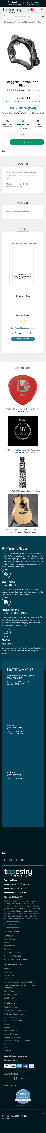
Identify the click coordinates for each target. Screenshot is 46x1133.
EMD (28, 98)
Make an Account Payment (14, 952)
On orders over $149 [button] (23, 127)
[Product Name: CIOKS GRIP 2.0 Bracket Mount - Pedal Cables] (22, 265)
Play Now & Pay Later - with (32, 3)
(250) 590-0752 (13, 897)
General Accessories (12, 1037)
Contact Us (12, 924)
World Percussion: (13, 211)
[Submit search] (5, 16)
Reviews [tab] (19, 296)
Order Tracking (10, 939)
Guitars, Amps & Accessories (15, 1010)
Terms (6, 978)
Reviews (7, 1051)
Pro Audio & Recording (13, 1020)
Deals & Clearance (11, 1007)
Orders (7, 949)
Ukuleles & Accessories (13, 1014)
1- (17, 884)
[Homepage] (12, 10)
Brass (6, 1024)
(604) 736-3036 (15, 892)
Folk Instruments (11, 1017)
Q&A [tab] (28, 296)
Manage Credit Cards (12, 956)
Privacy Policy (9, 975)
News (6, 1047)
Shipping (7, 968)
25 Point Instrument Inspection (16, 959)
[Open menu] (42, 16)
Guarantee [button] (7, 126)
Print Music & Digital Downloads (17, 1040)
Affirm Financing (11, 991)
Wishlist (7, 942)
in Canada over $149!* (14, 3)
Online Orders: (10, 884)
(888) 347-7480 (23, 884)
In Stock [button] (22, 135)
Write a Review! (23, 339)
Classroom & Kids (10, 22)
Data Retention (10, 998)
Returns (7, 972)
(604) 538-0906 (15, 888)
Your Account (9, 946)
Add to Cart (27, 142)
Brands (7, 1044)
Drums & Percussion (12, 1034)
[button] (41, 34)
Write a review (33, 90)
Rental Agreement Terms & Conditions (19, 982)
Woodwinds (8, 1027)
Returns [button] (38, 126)
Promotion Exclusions (13, 994)
